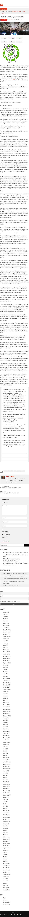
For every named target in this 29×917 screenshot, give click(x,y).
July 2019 (5, 799)
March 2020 (6, 782)
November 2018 (6, 817)
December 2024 (6, 656)
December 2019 (6, 788)
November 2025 (6, 632)
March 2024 (5, 676)
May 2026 (5, 619)
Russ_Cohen (10, 19)
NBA (14, 80)
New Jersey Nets (17, 471)
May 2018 (5, 830)
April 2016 (5, 885)
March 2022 (6, 729)
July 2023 (5, 693)
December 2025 (6, 630)
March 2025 (6, 649)
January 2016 (6, 890)
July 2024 (5, 667)
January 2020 (6, 786)
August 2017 (6, 850)
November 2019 (6, 790)
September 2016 (6, 874)
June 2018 (5, 828)
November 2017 (6, 843)
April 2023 (5, 700)
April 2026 (5, 621)
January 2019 (6, 812)
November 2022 (6, 711)
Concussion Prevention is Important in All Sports (10, 487)
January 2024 (6, 680)
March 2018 (5, 834)
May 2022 (5, 724)
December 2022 (6, 709)
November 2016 (6, 870)
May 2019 (5, 804)
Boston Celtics (7, 471)
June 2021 (5, 749)
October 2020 (6, 766)
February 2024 (6, 678)
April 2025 (5, 647)
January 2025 (6, 654)
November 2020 (6, 764)
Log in (4, 898)
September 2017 (6, 848)
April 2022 (5, 726)
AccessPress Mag (18, 914)
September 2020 (7, 768)
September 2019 (6, 795)
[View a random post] (25, 5)
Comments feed (6, 902)
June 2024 (5, 669)
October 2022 (6, 713)
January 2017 (6, 865)
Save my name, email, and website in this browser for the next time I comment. (6, 534)
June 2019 (5, 801)
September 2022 (7, 715)
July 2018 (5, 826)
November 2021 (6, 738)
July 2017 (5, 852)
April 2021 (5, 753)
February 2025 (6, 652)
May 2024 (5, 671)
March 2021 (5, 755)
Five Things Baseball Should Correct (11, 561)
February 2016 (6, 887)
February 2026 (6, 625)
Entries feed (5, 900)
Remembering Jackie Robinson (14, 585)
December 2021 (6, 735)
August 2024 (6, 665)
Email (1, 596)
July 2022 (5, 720)
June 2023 (5, 696)
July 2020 (5, 773)
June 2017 (5, 854)
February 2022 (6, 731)
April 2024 (5, 674)
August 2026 (6, 612)
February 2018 (6, 837)
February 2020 (6, 784)
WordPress (8, 914)
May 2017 (5, 857)
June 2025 (5, 643)
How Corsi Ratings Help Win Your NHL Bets (9, 493)
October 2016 (6, 872)
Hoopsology (8, 11)
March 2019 (5, 808)
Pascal (4, 585)
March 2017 (5, 861)
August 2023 (6, 691)
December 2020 (6, 762)
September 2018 (6, 821)
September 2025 (7, 636)
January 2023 (6, 707)
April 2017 (5, 859)
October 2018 (6, 819)
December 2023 (6, 682)
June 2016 (5, 881)
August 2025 (6, 638)
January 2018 (6, 839)
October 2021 (6, 740)
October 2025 (6, 634)
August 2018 (6, 823)
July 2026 (5, 614)
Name (1, 591)
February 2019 (6, 810)
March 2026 (6, 623)
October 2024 (6, 660)
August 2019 (6, 797)
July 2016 (5, 879)
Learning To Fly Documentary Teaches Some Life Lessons (15, 552)
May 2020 (5, 777)
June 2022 (5, 722)
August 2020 (6, 771)
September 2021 (6, 742)
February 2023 (6, 704)
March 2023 (6, 702)
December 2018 (6, 815)
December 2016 (6, 868)
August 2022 (6, 718)
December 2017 (6, 841)
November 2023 (6, 685)
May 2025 (5, 645)
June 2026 (5, 616)
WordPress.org (6, 904)
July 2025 (5, 641)
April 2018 (5, 832)
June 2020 (5, 775)
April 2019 (5, 806)
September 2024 (7, 663)
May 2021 (5, 751)
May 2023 (5, 698)
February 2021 (6, 757)
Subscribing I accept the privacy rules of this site (10, 601)
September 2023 (7, 689)
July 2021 (5, 746)
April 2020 (5, 779)
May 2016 (5, 883)
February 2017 (6, 863)
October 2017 (6, 845)
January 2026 (6, 627)
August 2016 (6, 876)
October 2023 (6, 687)
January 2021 (6, 760)
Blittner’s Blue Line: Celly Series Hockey (11, 558)
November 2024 (6, 658)
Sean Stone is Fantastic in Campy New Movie (17, 573)
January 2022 (6, 733)
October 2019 (6, 793)
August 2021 (6, 744)
